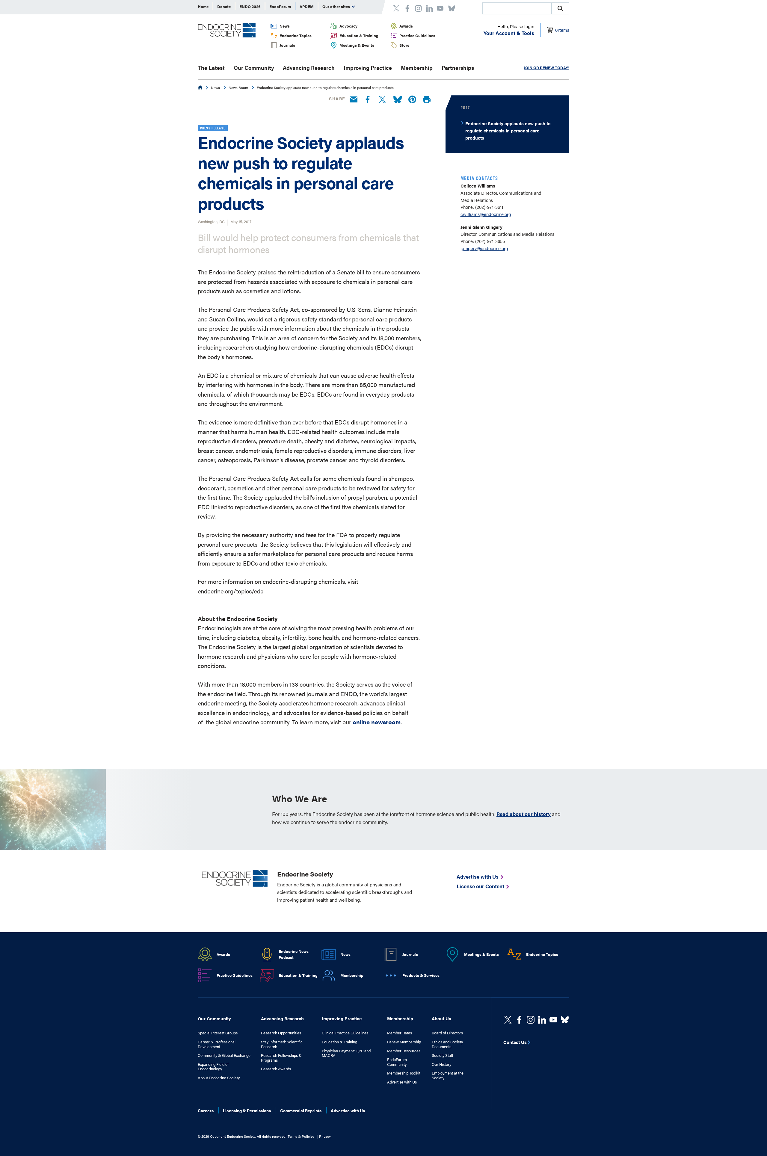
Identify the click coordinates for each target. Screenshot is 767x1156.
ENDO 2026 (250, 6)
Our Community (254, 67)
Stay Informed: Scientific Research (282, 1044)
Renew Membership (404, 1041)
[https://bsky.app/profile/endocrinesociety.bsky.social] (564, 1020)
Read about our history (523, 813)
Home (203, 6)
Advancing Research (309, 67)
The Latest (211, 67)
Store (404, 45)
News (285, 26)
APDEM (307, 6)
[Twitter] (382, 100)
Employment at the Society (447, 1075)
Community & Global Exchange (224, 1055)
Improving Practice (368, 67)
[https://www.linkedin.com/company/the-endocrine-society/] (541, 1020)
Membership (417, 67)
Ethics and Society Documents (447, 1044)
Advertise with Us (402, 1082)
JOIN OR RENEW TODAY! (546, 67)
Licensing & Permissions (247, 1110)
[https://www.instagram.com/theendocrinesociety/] (530, 1020)
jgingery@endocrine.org (484, 248)
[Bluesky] (397, 99)
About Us (441, 1018)
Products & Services (421, 975)
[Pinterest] (412, 100)
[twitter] (507, 1020)
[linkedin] (553, 1020)
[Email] (353, 99)
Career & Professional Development (216, 1044)
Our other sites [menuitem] (336, 6)
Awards (406, 26)
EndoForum (280, 6)
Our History (441, 1064)
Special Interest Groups (218, 1032)
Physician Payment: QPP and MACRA (346, 1053)
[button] (560, 8)
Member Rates (399, 1032)
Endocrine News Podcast (294, 954)
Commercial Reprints (300, 1110)
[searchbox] (517, 9)
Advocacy (348, 26)
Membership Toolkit (403, 1073)
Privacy (325, 1136)
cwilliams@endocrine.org (485, 214)
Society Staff (442, 1055)
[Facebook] (367, 100)
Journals (287, 45)
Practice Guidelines (417, 35)
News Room (238, 87)
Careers (206, 1110)
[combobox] (516, 8)
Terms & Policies (301, 1136)
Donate (224, 6)
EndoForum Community (397, 1061)
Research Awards (276, 1068)
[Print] (427, 100)
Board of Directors (447, 1032)
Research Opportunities (281, 1032)
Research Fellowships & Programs (281, 1057)
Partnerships (458, 67)
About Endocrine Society (219, 1077)
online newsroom (377, 721)
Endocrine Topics (296, 35)
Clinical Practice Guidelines (345, 1032)
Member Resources (403, 1050)
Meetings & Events (356, 45)
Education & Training (358, 35)
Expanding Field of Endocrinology (213, 1066)
